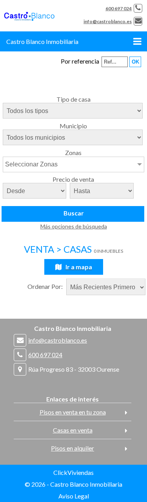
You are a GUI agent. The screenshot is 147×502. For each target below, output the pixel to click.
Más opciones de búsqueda (73, 226)
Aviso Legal (73, 496)
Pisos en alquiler (72, 448)
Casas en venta (73, 430)
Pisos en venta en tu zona (73, 412)
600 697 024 (118, 8)
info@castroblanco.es (107, 21)
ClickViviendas (73, 472)
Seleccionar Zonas (31, 164)
